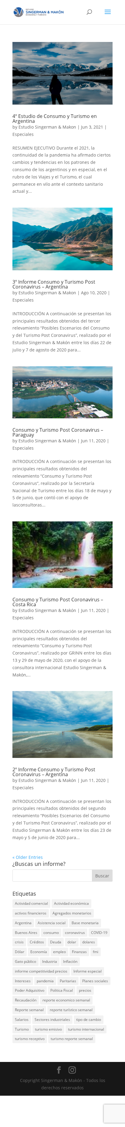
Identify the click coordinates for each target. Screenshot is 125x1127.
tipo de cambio (88, 1019)
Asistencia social (52, 922)
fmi (95, 951)
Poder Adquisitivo (29, 990)
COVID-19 (99, 932)
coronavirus (75, 932)
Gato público (25, 961)
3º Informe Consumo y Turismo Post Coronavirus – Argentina (53, 284)
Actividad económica (71, 903)
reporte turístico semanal (71, 1009)
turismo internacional (86, 1029)
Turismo (22, 1029)
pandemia (45, 981)
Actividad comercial (31, 903)
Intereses (23, 981)
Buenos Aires (26, 932)
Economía (38, 951)
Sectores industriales (52, 1019)
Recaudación (25, 1000)
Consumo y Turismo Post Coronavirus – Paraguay (57, 432)
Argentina (23, 922)
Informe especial (87, 971)
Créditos (37, 942)
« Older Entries (27, 857)
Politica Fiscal (61, 990)
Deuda (55, 942)
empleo (59, 951)
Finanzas (79, 951)
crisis (19, 942)
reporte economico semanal (66, 1000)
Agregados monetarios (71, 913)
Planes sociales (95, 981)
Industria (49, 961)
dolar (71, 942)
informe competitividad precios (41, 971)
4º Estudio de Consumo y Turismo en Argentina (54, 118)
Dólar (19, 951)
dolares (88, 942)
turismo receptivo (30, 1038)
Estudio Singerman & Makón (47, 441)
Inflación (70, 961)
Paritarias (68, 981)
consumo (51, 932)
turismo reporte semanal (72, 1038)
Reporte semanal (29, 1009)
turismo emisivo (48, 1029)
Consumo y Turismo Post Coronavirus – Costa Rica (57, 602)
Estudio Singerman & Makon (47, 127)
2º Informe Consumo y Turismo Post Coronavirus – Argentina (53, 772)
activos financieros (30, 913)
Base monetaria (85, 922)
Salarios (22, 1019)
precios (85, 990)
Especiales (23, 134)
